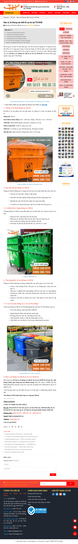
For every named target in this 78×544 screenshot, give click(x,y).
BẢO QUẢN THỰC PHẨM (66, 81)
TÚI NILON (69, 29)
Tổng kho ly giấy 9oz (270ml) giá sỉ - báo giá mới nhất (18, 434)
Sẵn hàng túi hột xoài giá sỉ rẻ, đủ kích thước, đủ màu (18, 449)
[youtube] (71, 1)
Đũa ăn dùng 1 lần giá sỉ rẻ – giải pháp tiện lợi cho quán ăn (20, 441)
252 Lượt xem (22, 25)
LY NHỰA (66, 32)
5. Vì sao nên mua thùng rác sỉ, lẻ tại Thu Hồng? (18, 40)
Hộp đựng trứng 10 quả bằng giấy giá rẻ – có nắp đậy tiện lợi (20, 444)
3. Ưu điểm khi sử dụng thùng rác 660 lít (16, 36)
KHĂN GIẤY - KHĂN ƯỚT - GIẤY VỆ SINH (66, 75)
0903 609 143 (31, 1)
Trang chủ (6, 17)
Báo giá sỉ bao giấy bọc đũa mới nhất (14, 452)
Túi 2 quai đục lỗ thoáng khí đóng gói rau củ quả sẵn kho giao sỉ (21, 436)
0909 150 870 (13, 1)
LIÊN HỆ (74, 12)
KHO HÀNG (57, 12)
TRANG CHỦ (26, 12)
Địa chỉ (25, 5)
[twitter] (68, 1)
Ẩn (11, 30)
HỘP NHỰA (66, 53)
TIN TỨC (50, 12)
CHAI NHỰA (66, 46)
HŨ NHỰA (66, 49)
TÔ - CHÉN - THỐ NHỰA (66, 57)
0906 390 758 (22, 1)
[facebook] (65, 1)
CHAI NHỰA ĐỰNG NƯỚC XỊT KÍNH (68, 95)
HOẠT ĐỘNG (66, 12)
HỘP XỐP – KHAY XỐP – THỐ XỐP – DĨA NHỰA (66, 69)
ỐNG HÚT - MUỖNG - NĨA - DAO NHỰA (66, 36)
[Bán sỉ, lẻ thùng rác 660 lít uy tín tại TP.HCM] (12, 7)
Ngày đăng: (8, 25)
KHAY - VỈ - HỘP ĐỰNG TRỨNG (66, 86)
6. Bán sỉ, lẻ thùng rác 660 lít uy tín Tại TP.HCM (18, 42)
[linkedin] (74, 1)
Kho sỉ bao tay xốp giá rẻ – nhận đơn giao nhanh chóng (19, 447)
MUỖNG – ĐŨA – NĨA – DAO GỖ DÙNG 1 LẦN (66, 42)
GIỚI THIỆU (34, 12)
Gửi (53, 474)
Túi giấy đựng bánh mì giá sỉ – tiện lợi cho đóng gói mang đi (20, 439)
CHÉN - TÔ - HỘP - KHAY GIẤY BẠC (66, 63)
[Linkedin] (15, 427)
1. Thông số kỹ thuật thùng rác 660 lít (15, 32)
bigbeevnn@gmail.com (42, 1)
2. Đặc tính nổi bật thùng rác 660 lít (15, 34)
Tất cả (62, 29)
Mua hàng (59, 5)
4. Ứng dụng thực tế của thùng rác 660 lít (16, 38)
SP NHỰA (42, 12)
